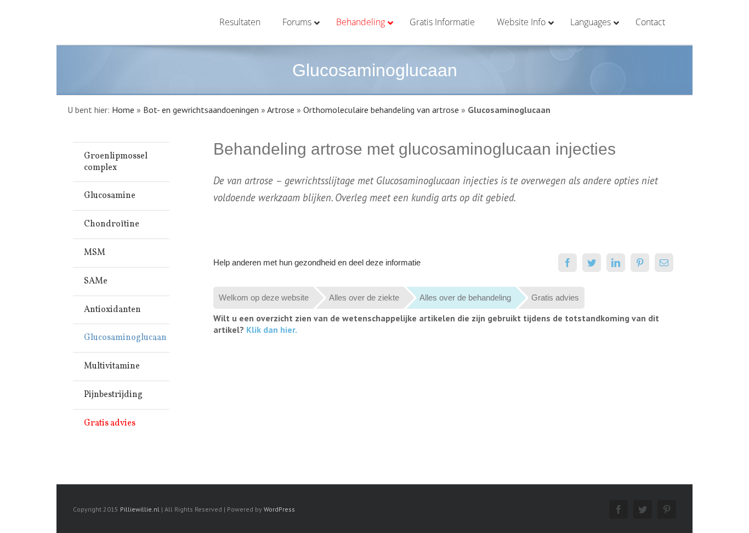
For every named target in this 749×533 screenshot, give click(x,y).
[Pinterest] (640, 263)
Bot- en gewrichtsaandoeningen (201, 109)
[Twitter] (592, 263)
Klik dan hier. (271, 329)
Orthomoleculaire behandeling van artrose (381, 109)
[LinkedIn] (616, 263)
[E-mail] (664, 263)
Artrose (280, 109)
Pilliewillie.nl (140, 509)
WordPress (279, 509)
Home (123, 109)
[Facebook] (567, 263)
